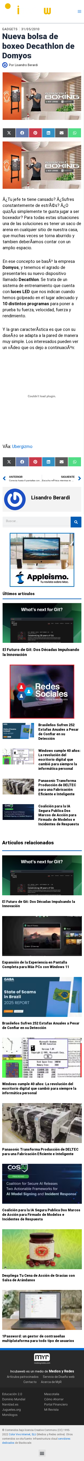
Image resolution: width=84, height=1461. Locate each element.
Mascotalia (51, 1394)
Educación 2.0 (12, 1394)
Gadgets (10, 29)
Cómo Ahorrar (54, 1399)
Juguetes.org (11, 1409)
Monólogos (9, 1415)
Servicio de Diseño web (59, 1376)
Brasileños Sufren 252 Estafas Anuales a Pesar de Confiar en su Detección (58, 731)
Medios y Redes (61, 1371)
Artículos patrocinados (23, 1376)
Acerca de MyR (51, 1382)
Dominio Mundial (13, 1399)
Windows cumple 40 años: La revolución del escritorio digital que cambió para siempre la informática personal (59, 760)
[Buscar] (76, 522)
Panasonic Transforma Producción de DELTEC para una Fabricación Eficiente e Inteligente (57, 787)
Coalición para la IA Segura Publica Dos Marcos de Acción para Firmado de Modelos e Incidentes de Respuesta (58, 815)
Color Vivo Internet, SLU (22, 1434)
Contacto (30, 1382)
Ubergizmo (22, 446)
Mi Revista (51, 1409)
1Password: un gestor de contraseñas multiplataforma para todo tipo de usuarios (38, 1338)
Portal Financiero (56, 1404)
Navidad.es (10, 1404)
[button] (42, 1453)
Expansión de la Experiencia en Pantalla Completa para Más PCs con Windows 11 (35, 965)
